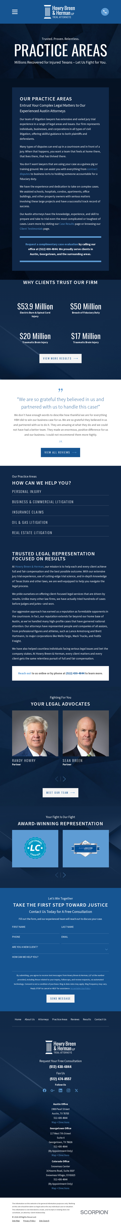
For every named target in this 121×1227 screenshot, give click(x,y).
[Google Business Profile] (52, 1090)
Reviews (75, 1019)
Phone (16, 936)
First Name (18, 926)
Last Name (67, 926)
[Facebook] (44, 1090)
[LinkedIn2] (60, 1090)
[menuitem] (16, 1221)
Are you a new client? (25, 947)
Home (18, 1019)
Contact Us (100, 1019)
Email (64, 936)
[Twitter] (76, 1090)
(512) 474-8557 (60, 1078)
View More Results (57, 358)
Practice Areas (59, 1019)
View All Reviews (57, 452)
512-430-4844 (60, 1118)
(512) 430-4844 (60, 1066)
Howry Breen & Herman (29, 566)
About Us (30, 1019)
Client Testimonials (31, 228)
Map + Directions (60, 1122)
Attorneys (43, 1019)
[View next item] (64, 778)
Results (87, 1019)
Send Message (60, 998)
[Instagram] (68, 1090)
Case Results (66, 224)
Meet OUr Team (57, 792)
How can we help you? (25, 956)
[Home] (59, 11)
